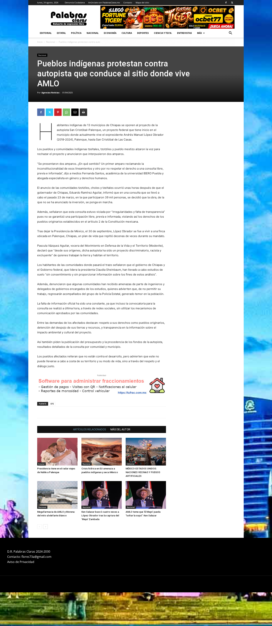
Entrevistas (184, 33)
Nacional (93, 33)
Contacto (127, 2)
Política (76, 33)
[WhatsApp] (66, 112)
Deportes (143, 33)
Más (199, 33)
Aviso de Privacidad (20, 595)
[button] (230, 33)
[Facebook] (226, 2)
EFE (52, 437)
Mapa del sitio (142, 2)
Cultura (127, 33)
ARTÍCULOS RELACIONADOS (89, 463)
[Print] (83, 112)
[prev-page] (39, 560)
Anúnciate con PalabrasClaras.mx (104, 2)
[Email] (75, 112)
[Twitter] (232, 2)
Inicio (40, 41)
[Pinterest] (58, 112)
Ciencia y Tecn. (163, 33)
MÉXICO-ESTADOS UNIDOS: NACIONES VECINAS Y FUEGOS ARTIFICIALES (143, 506)
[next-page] (45, 560)
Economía (110, 33)
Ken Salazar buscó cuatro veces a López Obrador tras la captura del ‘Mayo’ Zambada (100, 549)
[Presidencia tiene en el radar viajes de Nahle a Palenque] (57, 485)
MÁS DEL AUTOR (120, 463)
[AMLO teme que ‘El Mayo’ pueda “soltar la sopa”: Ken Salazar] (146, 528)
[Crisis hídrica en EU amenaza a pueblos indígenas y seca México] (101, 485)
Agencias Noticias (50, 92)
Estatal (61, 33)
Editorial (46, 33)
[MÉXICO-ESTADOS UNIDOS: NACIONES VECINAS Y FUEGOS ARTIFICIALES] (146, 485)
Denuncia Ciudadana (75, 2)
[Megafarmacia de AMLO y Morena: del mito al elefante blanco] (57, 528)
